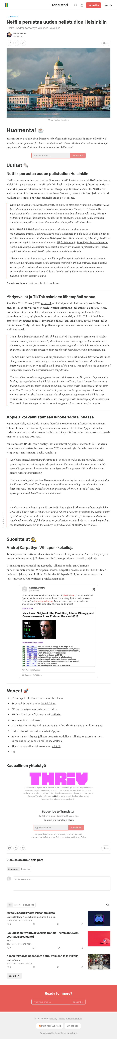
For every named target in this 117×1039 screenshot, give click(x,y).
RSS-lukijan (48, 704)
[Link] (2, 130)
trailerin (56, 715)
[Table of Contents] (3, 519)
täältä (55, 796)
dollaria (57, 741)
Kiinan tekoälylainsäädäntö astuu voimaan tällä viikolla (42, 956)
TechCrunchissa (49, 283)
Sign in (108, 5)
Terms (62, 1018)
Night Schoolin (65, 242)
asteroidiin (50, 709)
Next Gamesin (71, 238)
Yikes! (9, 940)
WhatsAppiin (52, 731)
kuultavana (95, 726)
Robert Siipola (19, 33)
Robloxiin (35, 720)
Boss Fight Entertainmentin (92, 242)
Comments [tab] (13, 869)
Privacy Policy (80, 837)
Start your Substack (51, 1025)
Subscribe (93, 5)
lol (13, 752)
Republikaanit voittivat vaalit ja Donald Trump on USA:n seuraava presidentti (43, 934)
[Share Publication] (82, 5)
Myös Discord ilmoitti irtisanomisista (31, 913)
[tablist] (19, 869)
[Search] (75, 5)
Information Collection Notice (57, 837)
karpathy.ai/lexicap (43, 601)
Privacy (53, 1018)
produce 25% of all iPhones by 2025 (77, 525)
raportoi (46, 303)
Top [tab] (10, 905)
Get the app (72, 1025)
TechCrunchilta (46, 453)
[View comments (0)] (16, 43)
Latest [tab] (17, 905)
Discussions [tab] (28, 905)
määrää (56, 746)
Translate (13, 16)
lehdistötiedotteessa (98, 180)
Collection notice (74, 1018)
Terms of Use (72, 834)
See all (12, 975)
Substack (44, 1033)
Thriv (67, 143)
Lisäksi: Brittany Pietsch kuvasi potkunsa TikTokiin (31, 916)
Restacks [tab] (25, 869)
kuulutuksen (55, 698)
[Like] (9, 43)
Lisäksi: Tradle (13, 959)
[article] (58, 919)
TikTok (48, 337)
